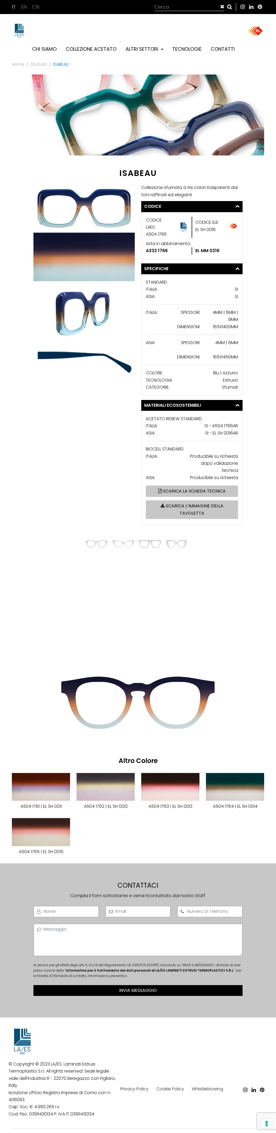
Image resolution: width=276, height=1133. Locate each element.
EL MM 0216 (207, 250)
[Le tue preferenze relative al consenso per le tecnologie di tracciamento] (266, 1123)
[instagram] (242, 7)
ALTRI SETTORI (143, 49)
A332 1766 (157, 250)
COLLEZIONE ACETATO (91, 49)
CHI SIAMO (44, 49)
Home (18, 64)
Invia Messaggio (138, 990)
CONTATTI (223, 49)
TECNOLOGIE (187, 49)
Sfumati (38, 64)
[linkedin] (251, 7)
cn (35, 7)
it (14, 7)
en (24, 7)
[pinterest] (260, 7)
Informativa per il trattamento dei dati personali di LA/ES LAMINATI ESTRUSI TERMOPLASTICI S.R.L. (150, 970)
